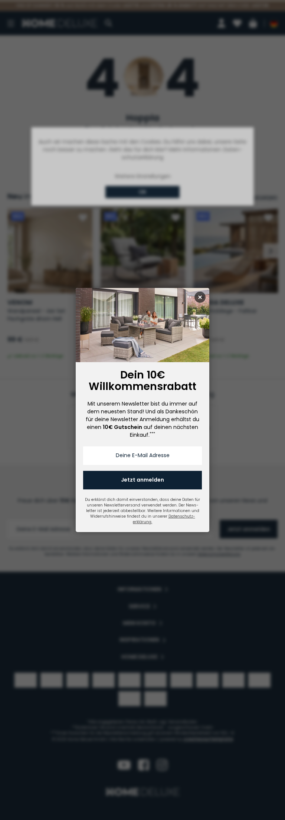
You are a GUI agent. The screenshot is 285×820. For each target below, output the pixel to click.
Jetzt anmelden (142, 479)
